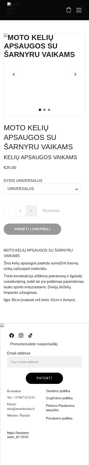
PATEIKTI (44, 378)
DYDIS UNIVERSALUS (23, 181)
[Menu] (79, 10)
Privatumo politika (59, 418)
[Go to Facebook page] (11, 335)
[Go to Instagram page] (21, 335)
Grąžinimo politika (59, 398)
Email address (18, 353)
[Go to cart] (69, 10)
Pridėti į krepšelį (32, 229)
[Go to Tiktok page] (30, 335)
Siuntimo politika (58, 391)
